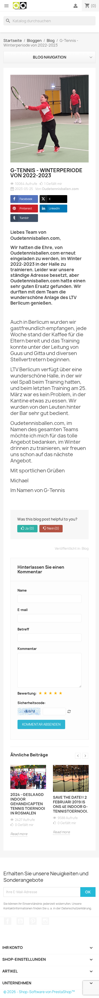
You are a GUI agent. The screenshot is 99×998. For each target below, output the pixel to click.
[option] (28, 804)
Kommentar (27, 648)
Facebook (26, 199)
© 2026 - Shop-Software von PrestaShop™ (39, 991)
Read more (18, 834)
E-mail (22, 610)
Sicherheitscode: (31, 703)
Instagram (45, 921)
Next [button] (85, 756)
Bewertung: (27, 693)
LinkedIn (54, 208)
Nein (53, 528)
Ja (29, 528)
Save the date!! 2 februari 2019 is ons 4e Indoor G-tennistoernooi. (70, 804)
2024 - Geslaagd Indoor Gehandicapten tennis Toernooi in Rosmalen (27, 804)
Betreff (23, 629)
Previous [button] (78, 756)
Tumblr (24, 218)
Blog (85, 548)
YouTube (20, 921)
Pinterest (26, 208)
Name (22, 590)
